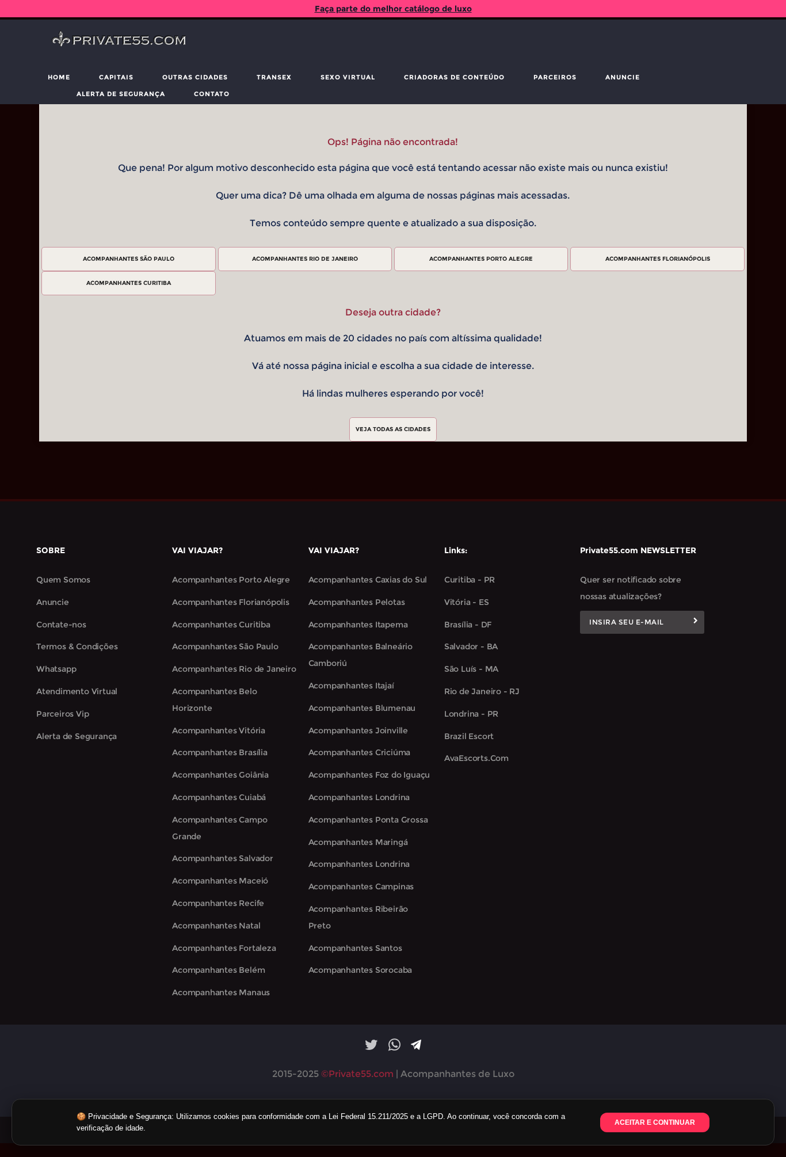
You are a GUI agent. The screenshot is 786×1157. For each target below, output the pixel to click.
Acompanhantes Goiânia (220, 775)
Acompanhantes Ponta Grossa (368, 820)
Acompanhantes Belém (218, 970)
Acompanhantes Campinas (361, 886)
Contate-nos (61, 624)
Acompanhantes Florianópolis (230, 602)
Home (59, 77)
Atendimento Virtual (76, 691)
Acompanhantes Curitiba (221, 624)
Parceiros (555, 77)
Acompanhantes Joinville (358, 730)
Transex (274, 77)
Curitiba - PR (469, 579)
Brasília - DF (467, 624)
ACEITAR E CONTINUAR (655, 1122)
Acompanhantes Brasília (220, 752)
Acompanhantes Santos (355, 948)
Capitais (116, 77)
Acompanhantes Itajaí (351, 685)
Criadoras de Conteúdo (454, 77)
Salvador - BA (471, 646)
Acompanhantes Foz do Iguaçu (369, 775)
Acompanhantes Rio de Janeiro (234, 669)
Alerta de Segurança (121, 94)
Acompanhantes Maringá (358, 842)
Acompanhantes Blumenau (362, 708)
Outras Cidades (195, 77)
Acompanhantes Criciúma (359, 752)
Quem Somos (63, 579)
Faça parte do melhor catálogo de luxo (393, 8)
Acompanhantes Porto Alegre (231, 579)
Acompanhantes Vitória (218, 730)
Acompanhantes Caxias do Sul (368, 579)
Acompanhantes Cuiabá (219, 797)
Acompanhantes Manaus (221, 992)
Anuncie (622, 77)
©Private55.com (357, 1073)
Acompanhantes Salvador (222, 858)
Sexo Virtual (347, 77)
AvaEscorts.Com (476, 758)
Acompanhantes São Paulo (225, 646)
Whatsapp (56, 669)
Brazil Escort (469, 736)
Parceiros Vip (62, 714)
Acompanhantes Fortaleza (224, 948)
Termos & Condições (76, 646)
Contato (212, 94)
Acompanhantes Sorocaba (360, 970)
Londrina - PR (471, 714)
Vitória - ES (466, 602)
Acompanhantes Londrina (359, 797)
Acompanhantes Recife (218, 903)
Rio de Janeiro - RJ (482, 691)
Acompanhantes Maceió (220, 881)
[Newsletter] (695, 622)
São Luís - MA (471, 669)
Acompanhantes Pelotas (356, 602)
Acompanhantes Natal (216, 925)
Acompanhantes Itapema (358, 624)
